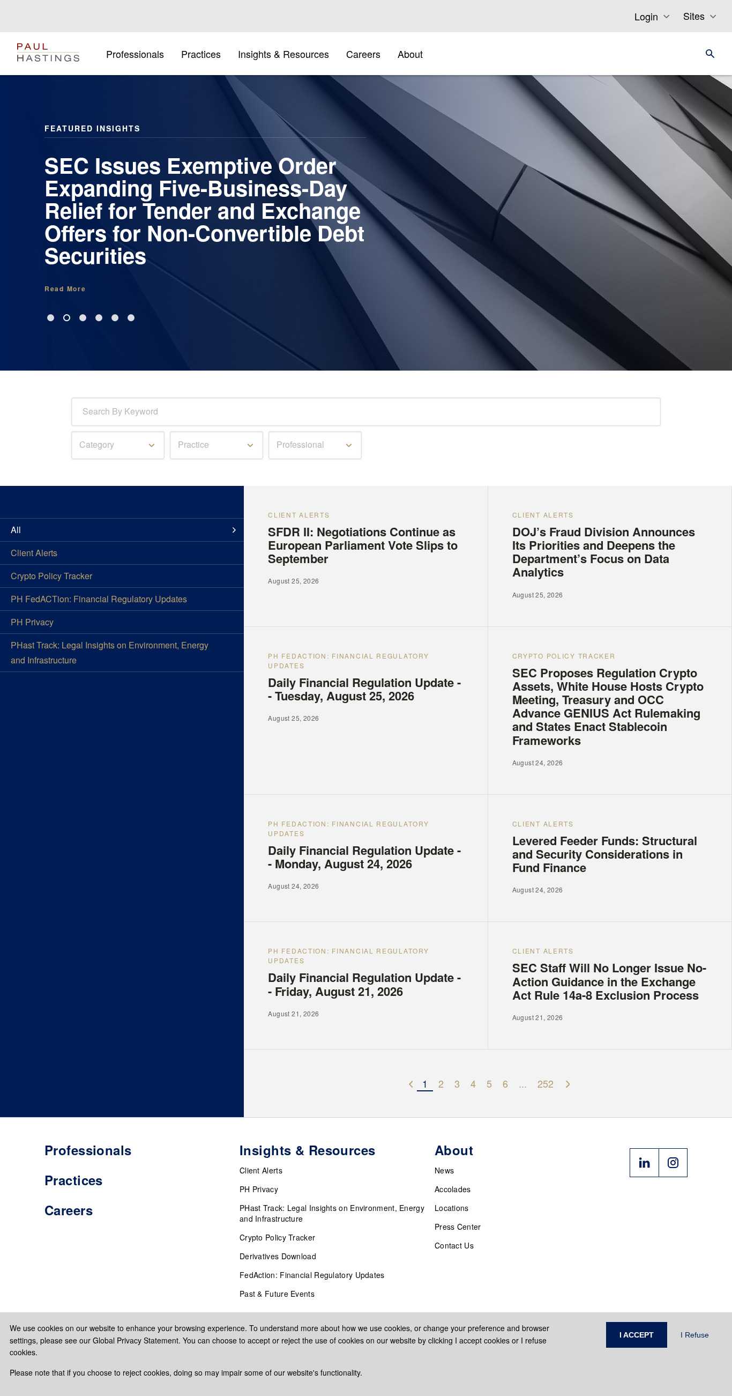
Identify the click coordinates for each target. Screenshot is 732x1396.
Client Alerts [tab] (34, 552)
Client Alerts (261, 1170)
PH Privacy (259, 1189)
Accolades (453, 1189)
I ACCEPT (636, 1335)
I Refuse (695, 1335)
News (444, 1170)
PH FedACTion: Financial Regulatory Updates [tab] (99, 599)
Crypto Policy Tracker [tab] (51, 576)
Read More (65, 288)
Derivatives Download (278, 1256)
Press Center (458, 1226)
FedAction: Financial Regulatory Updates (312, 1274)
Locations (452, 1207)
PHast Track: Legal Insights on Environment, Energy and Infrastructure (332, 1213)
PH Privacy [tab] (32, 622)
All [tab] (16, 529)
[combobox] (85, 411)
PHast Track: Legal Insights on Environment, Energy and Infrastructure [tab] (109, 652)
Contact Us (454, 1245)
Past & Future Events (277, 1293)
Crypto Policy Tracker (277, 1237)
